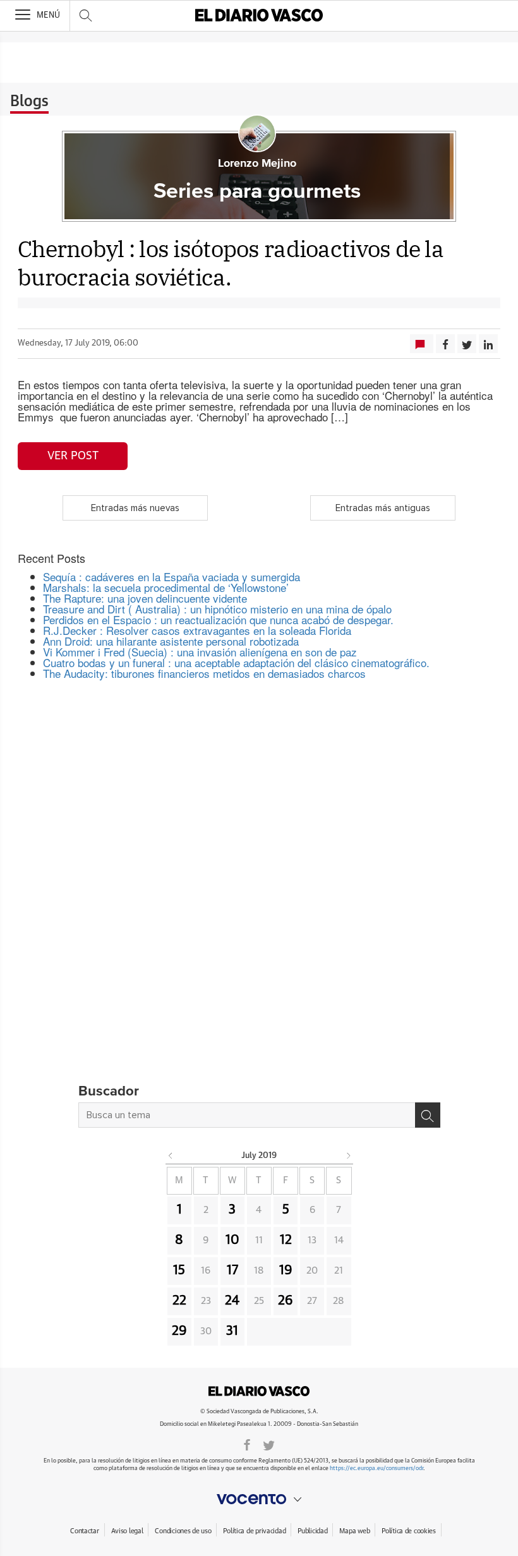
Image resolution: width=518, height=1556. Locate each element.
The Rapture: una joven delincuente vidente (145, 598)
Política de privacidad (254, 1531)
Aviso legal (127, 1531)
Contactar (84, 1531)
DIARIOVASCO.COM (259, 1391)
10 (232, 1240)
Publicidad (312, 1531)
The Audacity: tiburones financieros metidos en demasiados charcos (204, 673)
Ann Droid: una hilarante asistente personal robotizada (171, 641)
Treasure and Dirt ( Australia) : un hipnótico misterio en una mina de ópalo (217, 609)
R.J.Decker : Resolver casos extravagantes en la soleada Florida (197, 630)
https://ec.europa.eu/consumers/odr (376, 1468)
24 (232, 1300)
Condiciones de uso (183, 1531)
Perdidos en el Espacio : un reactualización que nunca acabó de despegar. (218, 619)
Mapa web (354, 1531)
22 (179, 1300)
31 (232, 1331)
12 (286, 1240)
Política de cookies (409, 1531)
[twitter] (269, 1444)
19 (285, 1270)
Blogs (29, 101)
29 (179, 1331)
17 (232, 1270)
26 (285, 1300)
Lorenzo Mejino (257, 163)
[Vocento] (259, 1499)
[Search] (427, 1115)
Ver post (73, 456)
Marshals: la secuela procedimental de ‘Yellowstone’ (166, 587)
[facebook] (247, 1444)
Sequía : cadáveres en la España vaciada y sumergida (171, 576)
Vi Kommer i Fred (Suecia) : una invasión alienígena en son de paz (200, 652)
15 (179, 1270)
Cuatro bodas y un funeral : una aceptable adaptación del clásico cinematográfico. (236, 662)
